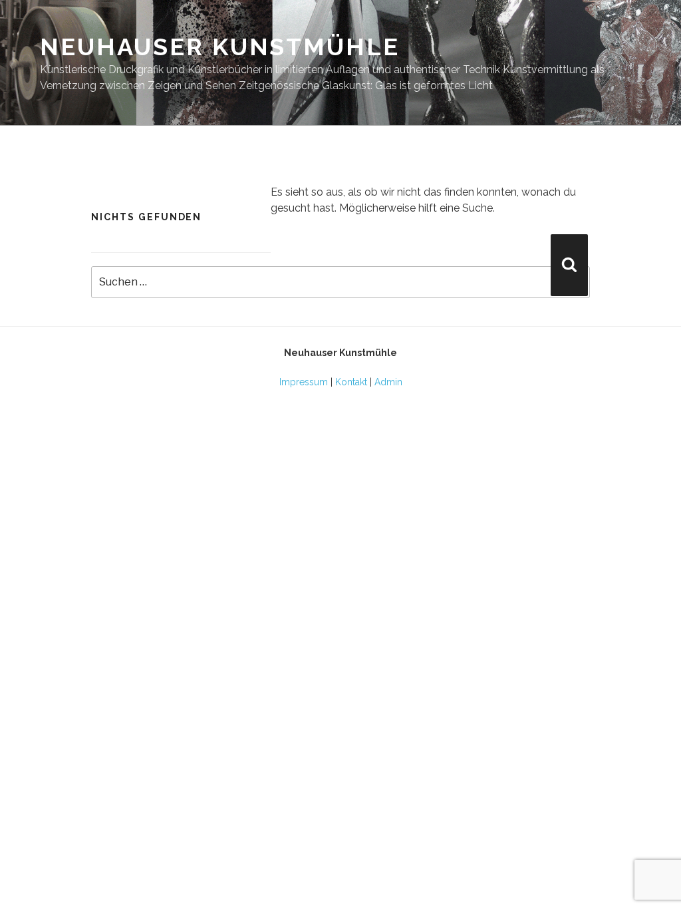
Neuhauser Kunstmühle (220, 47)
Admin (388, 382)
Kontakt (351, 382)
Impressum (303, 382)
